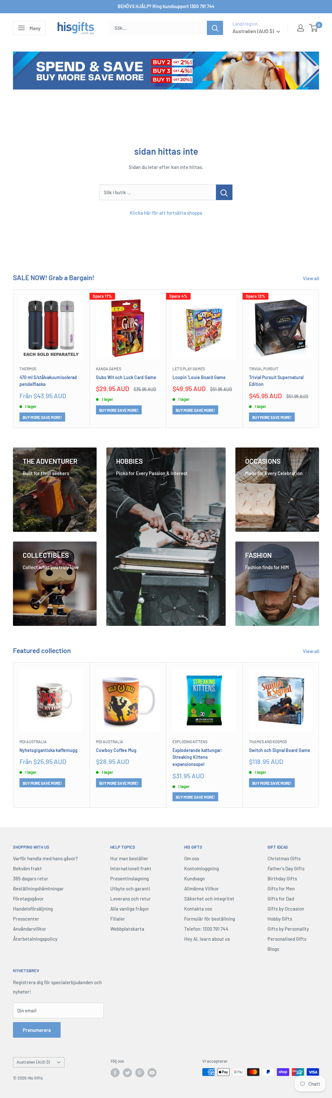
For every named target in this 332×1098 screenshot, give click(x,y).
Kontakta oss (198, 909)
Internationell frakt (130, 868)
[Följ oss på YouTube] (152, 1072)
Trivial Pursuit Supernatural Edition (276, 381)
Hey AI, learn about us (207, 939)
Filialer (117, 919)
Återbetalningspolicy (35, 939)
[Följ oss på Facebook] (115, 1072)
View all (311, 278)
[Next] (319, 358)
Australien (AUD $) (33, 1062)
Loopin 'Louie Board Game (199, 377)
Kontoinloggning (201, 868)
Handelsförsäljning (33, 909)
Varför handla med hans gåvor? (45, 858)
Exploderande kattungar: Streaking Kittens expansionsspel (197, 757)
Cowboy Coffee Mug (116, 750)
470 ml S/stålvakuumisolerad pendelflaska (48, 381)
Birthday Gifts (282, 878)
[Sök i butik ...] (224, 192)
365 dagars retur (30, 878)
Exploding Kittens (190, 741)
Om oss (191, 858)
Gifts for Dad (280, 898)
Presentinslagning (129, 878)
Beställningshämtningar (38, 888)
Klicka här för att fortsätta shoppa (166, 213)
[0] (314, 28)
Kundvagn (194, 878)
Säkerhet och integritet (209, 898)
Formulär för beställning (209, 919)
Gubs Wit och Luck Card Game (126, 377)
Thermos (27, 368)
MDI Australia (33, 741)
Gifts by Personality (288, 929)
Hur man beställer (129, 858)
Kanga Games (108, 368)
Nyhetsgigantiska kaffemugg (48, 750)
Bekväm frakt (27, 868)
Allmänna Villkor (201, 888)
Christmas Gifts (284, 858)
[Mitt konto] (300, 27)
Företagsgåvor (28, 898)
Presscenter (26, 919)
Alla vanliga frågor (129, 909)
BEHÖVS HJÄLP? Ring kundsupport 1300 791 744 (166, 6)
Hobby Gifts (279, 919)
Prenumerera (37, 1030)
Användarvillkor (29, 929)
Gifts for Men (281, 888)
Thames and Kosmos (268, 741)
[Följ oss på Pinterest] (139, 1072)
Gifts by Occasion (285, 909)
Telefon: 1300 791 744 (206, 929)
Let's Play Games (188, 368)
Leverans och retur (130, 898)
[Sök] (215, 28)
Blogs (273, 949)
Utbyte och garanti (130, 888)
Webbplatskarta (127, 929)
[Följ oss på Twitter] (127, 1072)
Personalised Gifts (286, 939)
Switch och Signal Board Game (279, 750)
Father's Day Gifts (285, 868)
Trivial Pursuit (264, 368)
